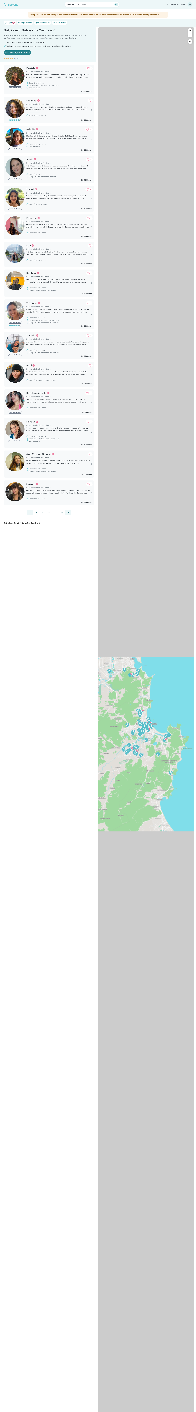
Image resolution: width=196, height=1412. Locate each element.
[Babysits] (11, 4)
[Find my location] (190, 41)
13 (62, 512)
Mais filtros (60, 23)
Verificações (44, 23)
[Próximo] (68, 512)
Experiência (26, 23)
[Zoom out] (190, 35)
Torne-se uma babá (176, 4)
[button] (131, 749)
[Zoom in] (190, 30)
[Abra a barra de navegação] (190, 4)
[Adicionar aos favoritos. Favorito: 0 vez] (90, 100)
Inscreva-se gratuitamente (17, 52)
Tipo (10, 23)
